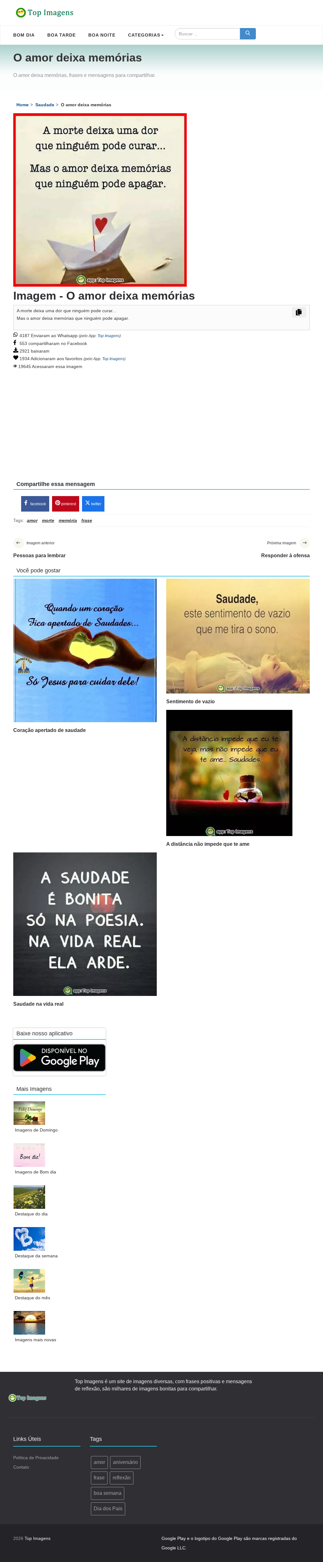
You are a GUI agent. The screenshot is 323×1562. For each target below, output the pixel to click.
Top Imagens (108, 336)
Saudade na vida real (38, 1004)
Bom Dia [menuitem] (24, 35)
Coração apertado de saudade (49, 730)
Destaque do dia (31, 1213)
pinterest (68, 504)
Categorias (144, 35)
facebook (37, 504)
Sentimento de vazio (190, 701)
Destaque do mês (32, 1297)
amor (99, 1462)
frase (99, 1477)
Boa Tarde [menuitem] (61, 35)
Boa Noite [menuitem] (101, 35)
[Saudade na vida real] (85, 924)
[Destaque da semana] (29, 1239)
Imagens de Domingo (36, 1129)
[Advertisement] (161, 421)
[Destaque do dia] (29, 1197)
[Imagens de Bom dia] (29, 1155)
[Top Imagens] (44, 12)
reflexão (122, 1477)
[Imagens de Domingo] (29, 1113)
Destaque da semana (36, 1255)
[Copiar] (299, 312)
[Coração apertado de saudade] (85, 650)
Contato (21, 1467)
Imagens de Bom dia (35, 1171)
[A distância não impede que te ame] (238, 773)
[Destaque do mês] (29, 1281)
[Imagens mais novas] (29, 1323)
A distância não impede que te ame (208, 844)
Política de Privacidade (36, 1457)
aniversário (125, 1462)
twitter (95, 504)
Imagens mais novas (35, 1339)
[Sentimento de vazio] (238, 636)
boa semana (107, 1493)
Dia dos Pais (108, 1508)
